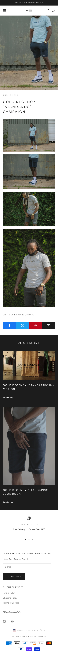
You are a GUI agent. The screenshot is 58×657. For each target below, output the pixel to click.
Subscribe (14, 576)
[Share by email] (48, 325)
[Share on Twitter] (22, 325)
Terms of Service (11, 602)
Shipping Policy (10, 598)
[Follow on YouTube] (12, 621)
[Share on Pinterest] (35, 325)
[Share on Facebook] (9, 325)
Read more (8, 397)
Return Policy (9, 593)
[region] (29, 525)
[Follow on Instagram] (4, 621)
